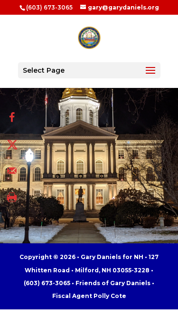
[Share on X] (12, 144)
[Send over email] (12, 171)
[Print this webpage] (12, 197)
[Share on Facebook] (12, 117)
